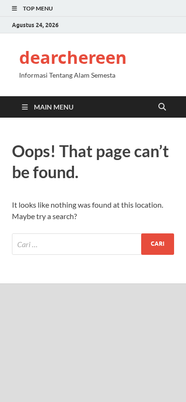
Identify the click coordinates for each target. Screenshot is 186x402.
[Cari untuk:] (93, 244)
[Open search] (162, 107)
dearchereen (73, 57)
